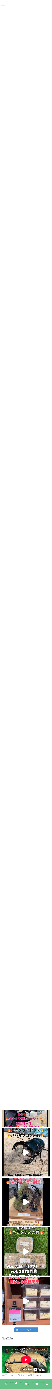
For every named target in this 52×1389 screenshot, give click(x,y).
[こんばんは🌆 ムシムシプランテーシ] (26, 1152)
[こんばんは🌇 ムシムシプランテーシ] (26, 1202)
